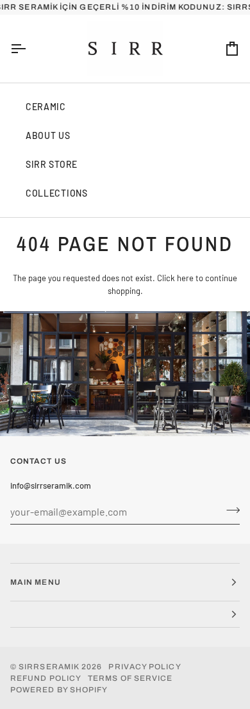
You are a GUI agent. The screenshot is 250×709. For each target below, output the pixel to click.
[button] (125, 614)
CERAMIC (46, 106)
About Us (48, 135)
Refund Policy (45, 678)
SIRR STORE (52, 164)
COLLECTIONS (57, 193)
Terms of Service (130, 678)
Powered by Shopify (59, 689)
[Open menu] (29, 49)
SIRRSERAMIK (49, 666)
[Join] (229, 510)
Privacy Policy (144, 666)
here (185, 278)
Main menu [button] (35, 582)
